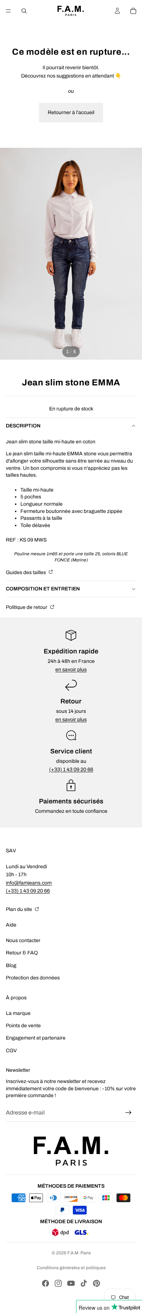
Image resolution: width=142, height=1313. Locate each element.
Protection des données (33, 977)
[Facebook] (45, 1283)
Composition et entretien (43, 588)
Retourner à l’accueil (71, 112)
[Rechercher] (24, 11)
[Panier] (133, 11)
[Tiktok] (83, 1283)
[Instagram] (58, 1283)
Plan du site (19, 909)
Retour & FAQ (22, 953)
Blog (11, 965)
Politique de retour (27, 607)
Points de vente (23, 1025)
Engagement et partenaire (36, 1038)
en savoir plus (71, 669)
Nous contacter (23, 940)
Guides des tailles (26, 572)
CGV (11, 1050)
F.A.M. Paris (79, 1252)
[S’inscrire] (128, 1112)
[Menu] (8, 11)
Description (23, 425)
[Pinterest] (96, 1283)
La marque (18, 1013)
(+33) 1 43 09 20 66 (71, 769)
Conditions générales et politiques (71, 1267)
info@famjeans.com (29, 883)
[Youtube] (71, 1283)
